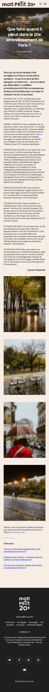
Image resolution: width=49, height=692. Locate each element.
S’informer (10, 622)
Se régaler (21, 622)
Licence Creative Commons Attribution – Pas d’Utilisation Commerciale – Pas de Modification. (25, 642)
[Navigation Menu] (45, 4)
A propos (20, 624)
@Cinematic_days (17, 532)
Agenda (19, 17)
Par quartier (34, 17)
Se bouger (24, 21)
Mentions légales (34, 624)
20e (9, 17)
